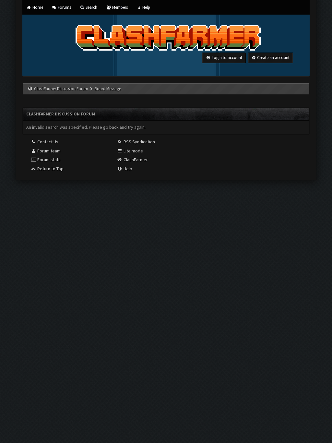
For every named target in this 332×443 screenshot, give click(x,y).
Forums (64, 7)
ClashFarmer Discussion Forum (61, 88)
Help (145, 7)
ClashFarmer (135, 159)
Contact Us (47, 142)
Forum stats (48, 159)
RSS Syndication (139, 142)
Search (91, 7)
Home (37, 7)
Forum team (48, 151)
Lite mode (133, 151)
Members (119, 7)
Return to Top (50, 169)
